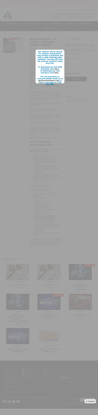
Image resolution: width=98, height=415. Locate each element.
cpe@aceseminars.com (48, 80)
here (57, 69)
